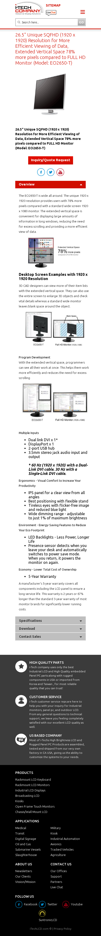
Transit (19, 833)
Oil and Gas (23, 844)
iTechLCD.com (39, 928)
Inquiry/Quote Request (50, 160)
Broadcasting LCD (27, 795)
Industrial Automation (65, 838)
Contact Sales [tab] (30, 636)
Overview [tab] (27, 184)
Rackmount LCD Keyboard (33, 779)
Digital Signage (25, 838)
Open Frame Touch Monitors (34, 806)
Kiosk (54, 833)
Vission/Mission (25, 881)
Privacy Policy (62, 928)
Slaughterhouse (26, 854)
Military (55, 828)
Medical (20, 828)
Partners (56, 881)
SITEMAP (53, 5)
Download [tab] (27, 628)
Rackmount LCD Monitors (32, 785)
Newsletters (23, 871)
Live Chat (56, 887)
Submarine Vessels (28, 849)
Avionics (55, 844)
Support (56, 876)
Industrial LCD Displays (30, 790)
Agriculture (58, 854)
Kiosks (19, 801)
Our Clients (23, 876)
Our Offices (58, 871)
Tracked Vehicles (62, 849)
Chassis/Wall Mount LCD (31, 811)
